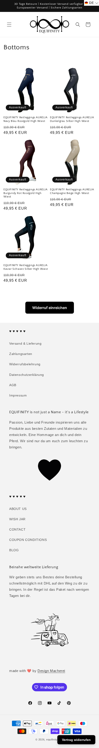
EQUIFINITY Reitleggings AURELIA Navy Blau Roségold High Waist (25, 119)
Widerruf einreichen (49, 307)
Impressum (18, 395)
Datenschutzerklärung (26, 375)
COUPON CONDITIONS (28, 540)
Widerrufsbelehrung (25, 364)
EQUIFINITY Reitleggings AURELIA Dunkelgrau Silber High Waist (72, 119)
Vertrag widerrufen (76, 740)
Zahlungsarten (20, 354)
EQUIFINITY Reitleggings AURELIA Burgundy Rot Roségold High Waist (25, 193)
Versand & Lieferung (25, 343)
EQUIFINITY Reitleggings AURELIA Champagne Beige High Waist (72, 191)
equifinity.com (55, 739)
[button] (9, 25)
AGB (12, 385)
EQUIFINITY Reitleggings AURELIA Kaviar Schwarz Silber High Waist (25, 267)
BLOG (14, 550)
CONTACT (17, 529)
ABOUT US (18, 509)
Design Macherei (51, 671)
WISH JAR (17, 519)
